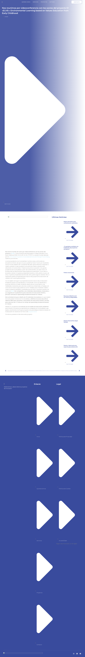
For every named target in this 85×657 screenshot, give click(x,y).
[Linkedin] (77, 653)
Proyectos (44, 1)
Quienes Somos (26, 1)
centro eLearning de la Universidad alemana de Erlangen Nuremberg (29, 257)
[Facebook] (80, 653)
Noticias (52, 1)
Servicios (35, 1)
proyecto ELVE (32, 311)
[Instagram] (73, 653)
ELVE (12, 253)
